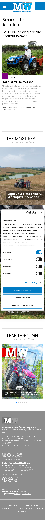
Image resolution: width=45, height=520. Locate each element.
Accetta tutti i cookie (22, 290)
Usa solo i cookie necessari (22, 305)
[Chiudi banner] (41, 212)
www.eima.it (26, 491)
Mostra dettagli (31, 283)
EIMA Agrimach (9, 109)
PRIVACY (39, 508)
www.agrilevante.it (22, 493)
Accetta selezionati (22, 298)
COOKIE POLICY (24, 508)
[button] (16, 402)
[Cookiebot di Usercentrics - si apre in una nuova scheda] (27, 212)
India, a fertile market (17, 82)
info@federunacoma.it (12, 438)
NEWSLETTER (8, 508)
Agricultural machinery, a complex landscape (25, 195)
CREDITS (22, 511)
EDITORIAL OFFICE (14, 505)
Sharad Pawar (31, 107)
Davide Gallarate (13, 107)
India (23, 107)
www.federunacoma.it (12, 474)
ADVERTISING (32, 505)
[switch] (39, 259)
